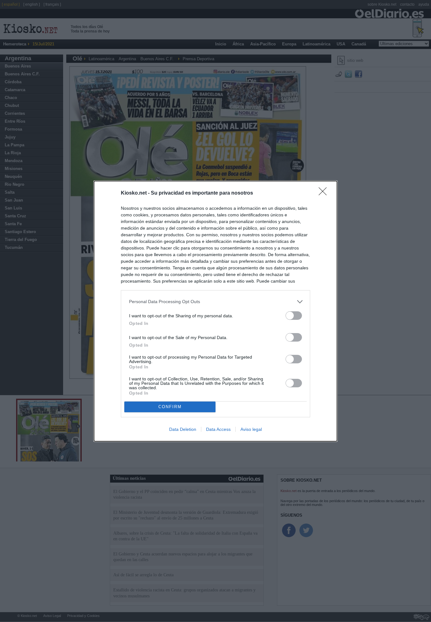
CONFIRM (170, 406)
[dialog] (215, 311)
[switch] (294, 315)
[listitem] (215, 301)
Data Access (218, 429)
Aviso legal (251, 429)
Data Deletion (182, 429)
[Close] (325, 193)
